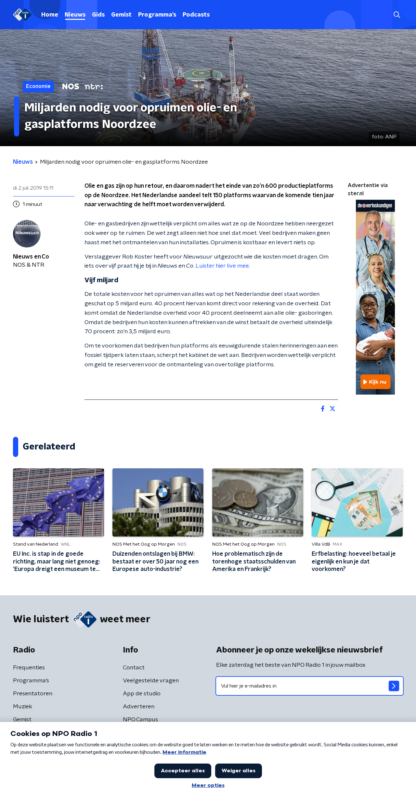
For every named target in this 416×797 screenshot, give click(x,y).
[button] (396, 15)
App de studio (142, 694)
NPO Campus (140, 720)
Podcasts (196, 15)
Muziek (22, 707)
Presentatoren (32, 694)
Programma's (157, 15)
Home (49, 15)
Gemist (121, 15)
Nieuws (75, 15)
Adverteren (138, 707)
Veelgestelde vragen (151, 681)
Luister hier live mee (222, 266)
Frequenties (29, 668)
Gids (98, 15)
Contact (134, 668)
